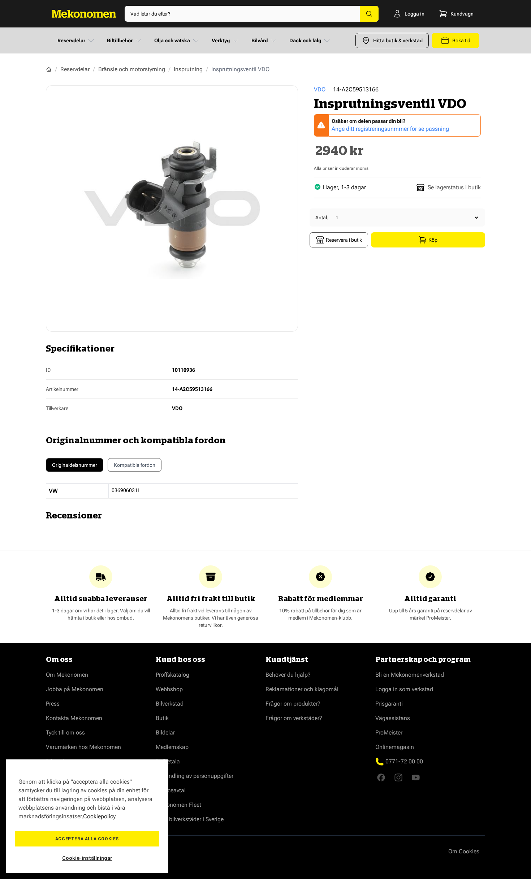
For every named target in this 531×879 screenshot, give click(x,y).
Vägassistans (392, 718)
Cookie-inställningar (87, 858)
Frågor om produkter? (293, 703)
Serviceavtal (171, 790)
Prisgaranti (389, 703)
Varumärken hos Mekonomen (83, 747)
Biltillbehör (120, 40)
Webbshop (169, 689)
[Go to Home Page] (49, 69)
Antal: (321, 217)
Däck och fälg (305, 40)
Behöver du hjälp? (288, 674)
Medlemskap (172, 747)
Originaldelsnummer (74, 465)
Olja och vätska (172, 40)
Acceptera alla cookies (87, 838)
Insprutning (188, 69)
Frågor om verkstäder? (294, 718)
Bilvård (259, 40)
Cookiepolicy (99, 816)
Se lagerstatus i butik (454, 187)
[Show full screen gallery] (172, 208)
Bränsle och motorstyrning (131, 69)
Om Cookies (463, 851)
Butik (162, 718)
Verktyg (221, 40)
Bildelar (165, 732)
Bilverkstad (170, 703)
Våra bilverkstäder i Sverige (190, 819)
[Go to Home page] (84, 14)
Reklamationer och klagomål (302, 689)
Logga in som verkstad (404, 689)
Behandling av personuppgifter (194, 775)
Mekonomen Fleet (178, 804)
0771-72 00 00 (404, 761)
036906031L (126, 490)
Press (53, 703)
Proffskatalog (172, 674)
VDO (319, 89)
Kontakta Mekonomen (74, 718)
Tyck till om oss (65, 732)
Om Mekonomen (67, 674)
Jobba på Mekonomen (74, 689)
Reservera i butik (344, 240)
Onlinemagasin (394, 747)
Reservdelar (71, 40)
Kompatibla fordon (134, 465)
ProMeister (388, 732)
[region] (87, 816)
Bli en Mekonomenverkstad (409, 674)
